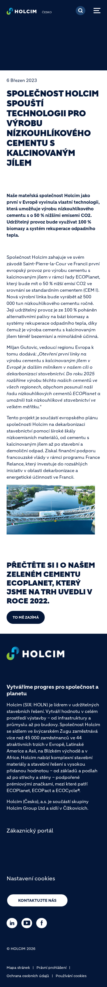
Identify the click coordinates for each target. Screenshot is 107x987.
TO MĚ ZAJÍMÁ (26, 617)
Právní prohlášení (51, 967)
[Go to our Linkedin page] (13, 923)
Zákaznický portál (30, 830)
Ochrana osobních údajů (28, 976)
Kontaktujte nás (37, 900)
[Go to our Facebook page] (43, 923)
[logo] (21, 13)
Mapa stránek (18, 967)
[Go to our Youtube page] (28, 923)
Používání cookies (71, 976)
